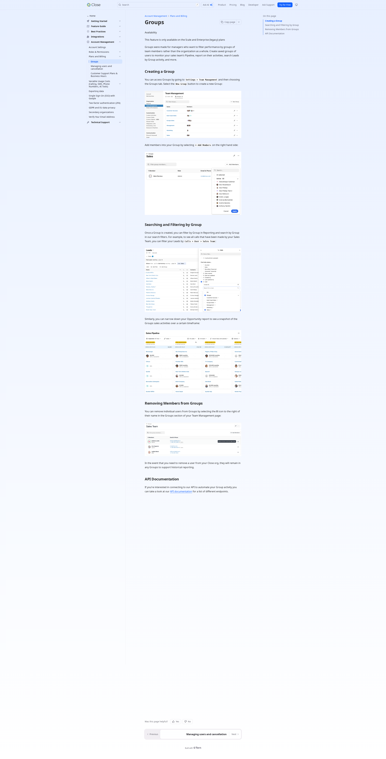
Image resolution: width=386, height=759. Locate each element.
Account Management (156, 15)
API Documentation (275, 33)
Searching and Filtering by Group (282, 25)
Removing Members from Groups (282, 29)
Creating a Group (273, 20)
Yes (177, 721)
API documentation (181, 491)
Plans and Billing (178, 15)
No (189, 721)
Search (160, 4)
